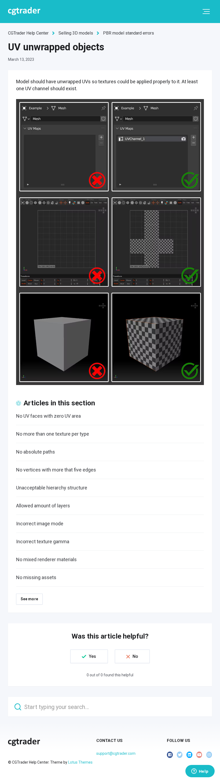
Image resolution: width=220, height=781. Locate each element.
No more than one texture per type (52, 434)
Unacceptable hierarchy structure (51, 488)
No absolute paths (35, 452)
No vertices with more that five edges (56, 470)
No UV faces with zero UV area (48, 416)
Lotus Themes (80, 762)
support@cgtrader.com (115, 753)
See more (29, 599)
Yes (92, 656)
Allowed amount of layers (43, 505)
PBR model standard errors (128, 33)
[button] (206, 11)
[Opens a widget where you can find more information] (200, 771)
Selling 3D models (75, 33)
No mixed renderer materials (46, 559)
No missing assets (36, 577)
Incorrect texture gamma (42, 541)
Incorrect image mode (39, 523)
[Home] (24, 11)
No (135, 656)
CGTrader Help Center (28, 33)
